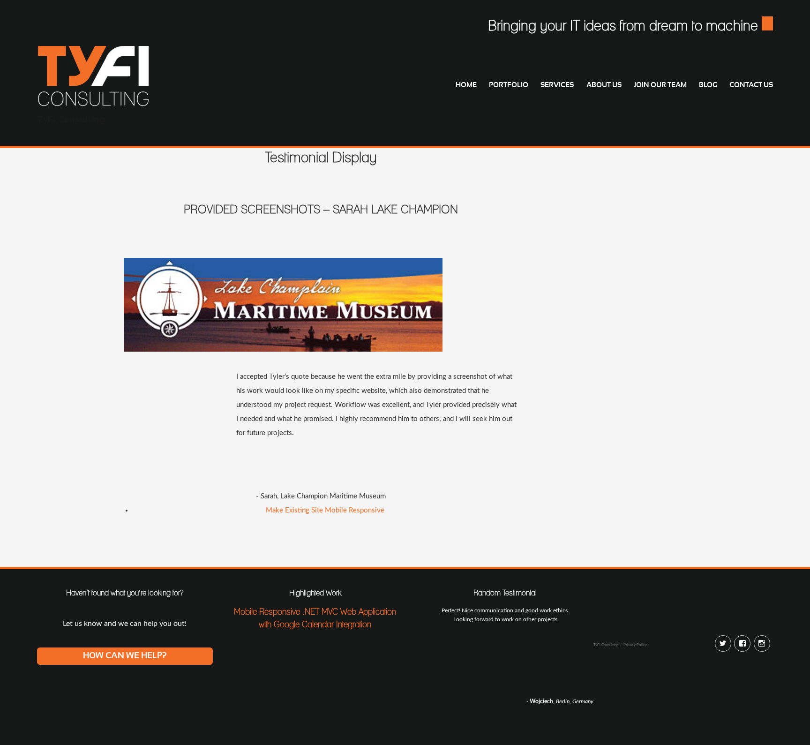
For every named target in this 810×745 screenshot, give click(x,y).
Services (557, 85)
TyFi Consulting (71, 119)
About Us (604, 85)
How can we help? (125, 656)
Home (466, 85)
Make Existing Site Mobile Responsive (325, 510)
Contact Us (751, 85)
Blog (708, 85)
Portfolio (508, 85)
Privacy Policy (635, 645)
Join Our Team (660, 85)
